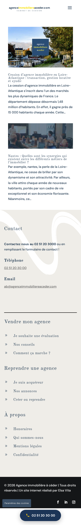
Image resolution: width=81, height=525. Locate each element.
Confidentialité (26, 455)
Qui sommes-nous (28, 438)
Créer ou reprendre (29, 400)
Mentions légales (27, 446)
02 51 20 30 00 (15, 268)
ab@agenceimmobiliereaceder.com (30, 286)
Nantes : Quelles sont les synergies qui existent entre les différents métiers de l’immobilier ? (37, 159)
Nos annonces (25, 391)
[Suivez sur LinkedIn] (66, 502)
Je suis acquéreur (28, 382)
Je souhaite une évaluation (36, 336)
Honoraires (22, 429)
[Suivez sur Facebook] (58, 502)
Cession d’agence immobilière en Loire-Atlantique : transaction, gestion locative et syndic (39, 78)
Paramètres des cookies (17, 503)
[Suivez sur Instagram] (74, 502)
